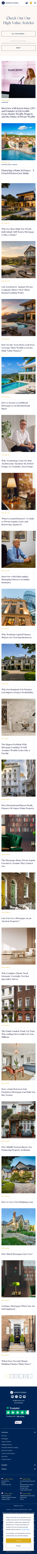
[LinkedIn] (24, 1396)
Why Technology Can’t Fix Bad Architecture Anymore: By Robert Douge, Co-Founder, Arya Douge (17, 463)
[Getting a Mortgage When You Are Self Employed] (18, 1278)
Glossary (30, 1509)
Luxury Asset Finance (8, 1453)
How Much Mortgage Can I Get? (17, 1254)
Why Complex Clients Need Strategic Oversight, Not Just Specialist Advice (15, 976)
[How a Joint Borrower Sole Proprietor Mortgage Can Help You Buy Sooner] (18, 1061)
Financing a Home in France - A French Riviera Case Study (17, 172)
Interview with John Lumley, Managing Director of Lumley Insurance (15, 579)
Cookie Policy (25, 1529)
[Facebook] (12, 1396)
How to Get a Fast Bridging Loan (17, 1202)
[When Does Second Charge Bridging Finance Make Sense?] (18, 1333)
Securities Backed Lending (9, 1448)
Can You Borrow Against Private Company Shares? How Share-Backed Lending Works (17, 290)
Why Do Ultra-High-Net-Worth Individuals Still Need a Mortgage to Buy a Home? (17, 232)
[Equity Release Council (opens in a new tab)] (18, 1422)
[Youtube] (20, 1396)
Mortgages (4, 1439)
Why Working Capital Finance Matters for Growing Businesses (16, 636)
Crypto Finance (6, 1442)
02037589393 (30, 2)
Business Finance (6, 1451)
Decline (18, 1546)
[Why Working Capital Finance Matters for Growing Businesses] (18, 607)
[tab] (18, 1432)
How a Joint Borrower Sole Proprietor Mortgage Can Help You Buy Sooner (18, 1092)
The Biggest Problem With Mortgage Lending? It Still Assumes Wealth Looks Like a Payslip (15, 749)
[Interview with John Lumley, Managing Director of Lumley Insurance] (18, 549)
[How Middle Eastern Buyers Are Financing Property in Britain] (18, 1119)
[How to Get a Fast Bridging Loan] (18, 1174)
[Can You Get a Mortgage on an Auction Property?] (18, 891)
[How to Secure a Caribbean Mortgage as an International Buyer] (18, 375)
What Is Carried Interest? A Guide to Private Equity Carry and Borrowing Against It (17, 521)
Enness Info (8, 1509)
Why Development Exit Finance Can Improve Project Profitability (17, 691)
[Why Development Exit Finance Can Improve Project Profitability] (18, 662)
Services (4, 1436)
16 (25, 1376)
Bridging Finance (6, 1445)
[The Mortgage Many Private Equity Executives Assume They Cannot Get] (18, 833)
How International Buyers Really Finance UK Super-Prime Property (17, 807)
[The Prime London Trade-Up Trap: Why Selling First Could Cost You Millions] (18, 1003)
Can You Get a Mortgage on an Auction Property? (16, 919)
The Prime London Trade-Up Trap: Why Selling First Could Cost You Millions (18, 1034)
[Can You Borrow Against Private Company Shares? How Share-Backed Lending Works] (18, 259)
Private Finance (6, 1459)
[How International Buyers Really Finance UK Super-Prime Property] (18, 778)
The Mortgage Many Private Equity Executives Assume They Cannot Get (18, 863)
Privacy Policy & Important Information (19, 1509)
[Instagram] (16, 1396)
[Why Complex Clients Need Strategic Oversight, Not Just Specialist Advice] (18, 946)
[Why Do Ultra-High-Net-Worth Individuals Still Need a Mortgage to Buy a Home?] (18, 201)
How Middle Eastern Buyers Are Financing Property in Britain (16, 1148)
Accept (18, 1540)
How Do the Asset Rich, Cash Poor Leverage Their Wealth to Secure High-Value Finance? (18, 348)
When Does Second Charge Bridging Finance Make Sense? (16, 1362)
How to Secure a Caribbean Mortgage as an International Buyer (15, 406)
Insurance (4, 1456)
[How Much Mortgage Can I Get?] (18, 1226)
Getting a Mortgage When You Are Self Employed (18, 1307)
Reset (18, 48)
